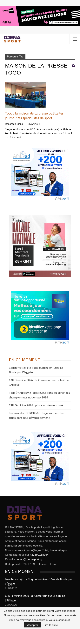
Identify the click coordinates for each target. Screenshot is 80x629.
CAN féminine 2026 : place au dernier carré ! (36, 405)
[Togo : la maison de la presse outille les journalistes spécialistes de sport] (25, 95)
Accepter (32, 624)
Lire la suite (51, 625)
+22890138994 (39, 554)
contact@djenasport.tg (28, 559)
